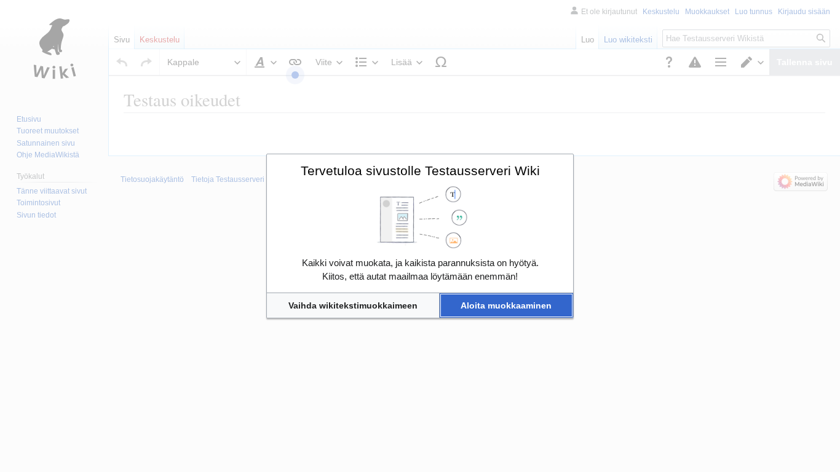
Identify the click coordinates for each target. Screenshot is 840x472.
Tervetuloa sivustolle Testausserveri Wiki (420, 170)
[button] (353, 305)
